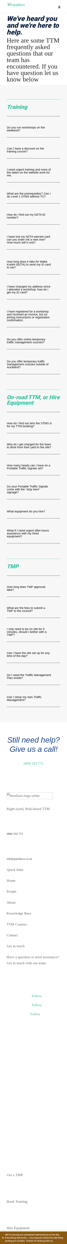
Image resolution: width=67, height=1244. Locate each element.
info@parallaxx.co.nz (19, 858)
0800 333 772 (33, 763)
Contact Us (18, 975)
